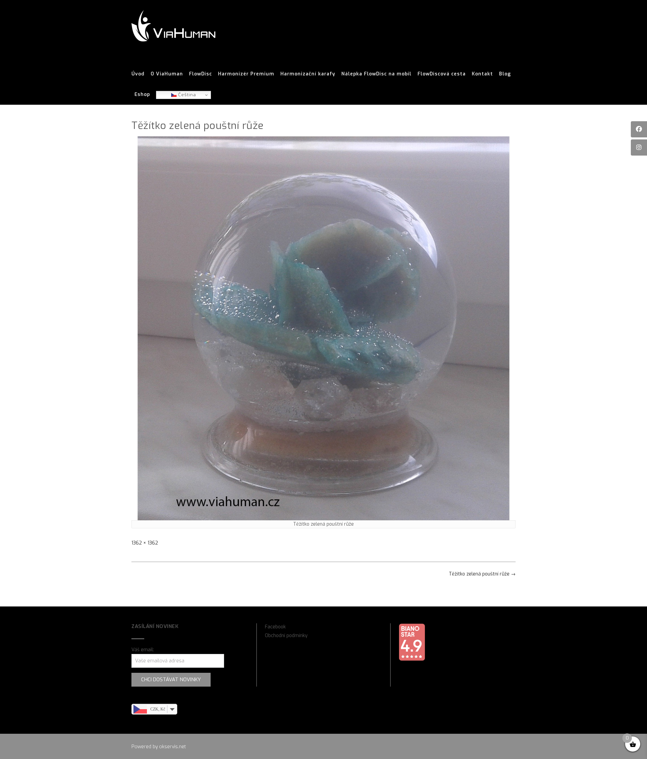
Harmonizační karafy (307, 74)
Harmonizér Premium (246, 74)
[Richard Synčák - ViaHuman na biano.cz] (411, 659)
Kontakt (482, 74)
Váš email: (142, 650)
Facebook (275, 627)
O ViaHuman (167, 74)
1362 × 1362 (144, 543)
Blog (505, 74)
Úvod (138, 74)
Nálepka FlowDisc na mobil (376, 74)
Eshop (142, 94)
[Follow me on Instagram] (639, 147)
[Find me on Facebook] (639, 129)
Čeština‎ (186, 95)
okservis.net (172, 747)
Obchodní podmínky (286, 635)
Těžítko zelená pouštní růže (482, 574)
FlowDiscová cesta (442, 74)
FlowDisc (200, 74)
